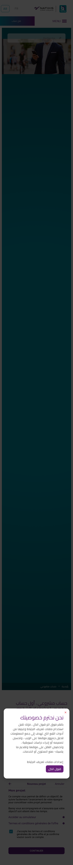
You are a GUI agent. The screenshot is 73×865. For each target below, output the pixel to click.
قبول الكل (54, 769)
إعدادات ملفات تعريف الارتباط (45, 762)
